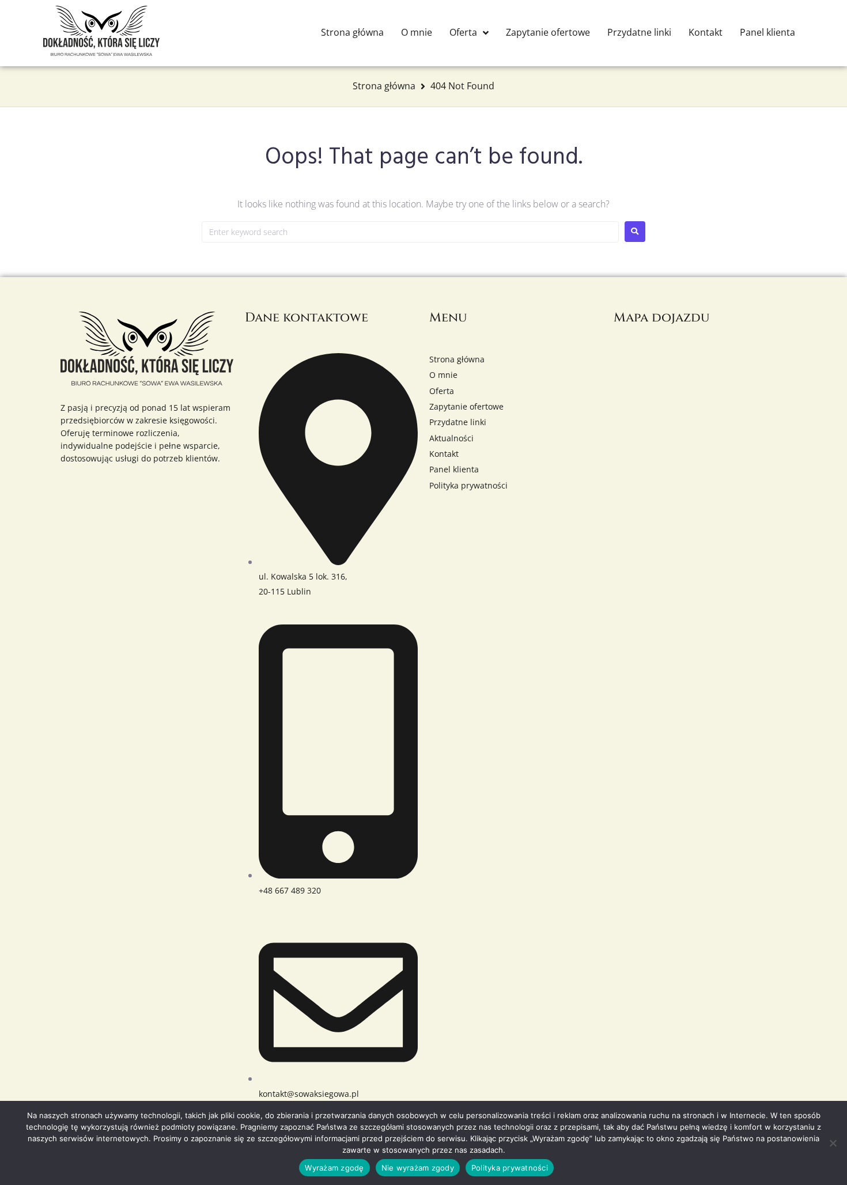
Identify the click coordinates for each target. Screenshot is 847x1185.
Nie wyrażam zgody (417, 1167)
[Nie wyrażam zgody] (832, 1143)
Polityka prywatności (509, 1167)
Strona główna (384, 85)
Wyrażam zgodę (334, 1167)
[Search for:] (410, 232)
